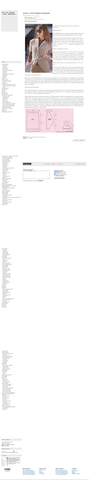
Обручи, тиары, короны (7, 70)
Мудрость (4, 303)
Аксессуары (4, 96)
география (28, 470)
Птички (3, 180)
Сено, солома (5, 190)
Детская (4, 196)
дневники (27, 471)
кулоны (3, 72)
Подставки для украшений (7, 73)
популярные (62, 470)
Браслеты (4, 69)
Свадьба (4, 361)
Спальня (4, 203)
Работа (3, 364)
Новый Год (4, 358)
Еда (3, 99)
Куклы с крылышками (6, 264)
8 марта (4, 354)
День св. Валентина (6, 357)
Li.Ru (3, 373)
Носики (3, 175)
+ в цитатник (37, 15)
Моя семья (4, 83)
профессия (32, 470)
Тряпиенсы (4, 260)
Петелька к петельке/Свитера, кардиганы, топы (36, 136)
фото (11, 442)
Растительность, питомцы (7, 167)
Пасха (3, 359)
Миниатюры (4, 161)
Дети (3, 82)
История (4, 290)
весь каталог (63, 474)
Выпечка (4, 266)
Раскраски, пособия (6, 374)
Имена (3, 261)
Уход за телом (5, 254)
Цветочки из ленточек (6, 387)
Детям (3, 97)
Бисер (3, 77)
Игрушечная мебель (6, 158)
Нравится (76, 140)
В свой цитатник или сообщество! (38, 19)
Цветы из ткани (5, 390)
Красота (3, 248)
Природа (4, 380)
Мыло (3, 305)
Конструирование (5, 400)
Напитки (4, 284)
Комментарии (11, 12)
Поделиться (82, 140)
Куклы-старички (5, 262)
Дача (3, 109)
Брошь (3, 66)
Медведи (4, 179)
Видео (3, 91)
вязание (31, 138)
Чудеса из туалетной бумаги (7, 392)
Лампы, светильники (6, 199)
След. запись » (60, 163)
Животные (4, 379)
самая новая (65, 473)
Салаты (4, 271)
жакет (27, 138)
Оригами (3, 306)
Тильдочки (4, 182)
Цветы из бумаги (5, 389)
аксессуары (4, 291)
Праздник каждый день (7, 353)
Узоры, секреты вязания (7, 104)
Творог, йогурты (5, 274)
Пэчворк (3, 362)
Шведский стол (5, 273)
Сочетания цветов (6, 299)
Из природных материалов (7, 187)
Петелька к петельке (6, 95)
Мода (3, 287)
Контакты (73, 472)
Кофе (3, 279)
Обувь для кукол (5, 160)
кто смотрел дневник (12, 462)
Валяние (3, 89)
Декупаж (3, 110)
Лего (3, 285)
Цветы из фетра (5, 391)
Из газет (3, 183)
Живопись (4, 204)
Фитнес (3, 255)
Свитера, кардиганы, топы (7, 103)
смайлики (34, 170)
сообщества (31, 471)
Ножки (3, 177)
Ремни (3, 76)
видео (9, 442)
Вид (77, 1)
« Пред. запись (47, 163)
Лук (3, 297)
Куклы (3, 257)
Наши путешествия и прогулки (8, 85)
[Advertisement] (44, 6)
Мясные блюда (5, 270)
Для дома (4, 98)
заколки (3, 71)
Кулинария (4, 265)
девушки (30, 474)
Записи (3, 12)
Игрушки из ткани (5, 178)
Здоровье (4, 252)
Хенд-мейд (4, 366)
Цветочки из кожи (5, 385)
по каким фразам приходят (14, 463)
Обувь (3, 399)
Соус (3, 278)
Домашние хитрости (6, 194)
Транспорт (4, 164)
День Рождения (5, 355)
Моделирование (5, 294)
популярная (61, 473)
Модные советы (5, 292)
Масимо (2, 14)
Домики (3, 163)
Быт (3, 372)
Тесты (40, 470)
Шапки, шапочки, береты (7, 105)
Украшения (4, 64)
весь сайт (66, 472)
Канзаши (4, 386)
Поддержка (75, 1)
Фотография (4, 367)
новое (66, 471)
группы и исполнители (31, 472)
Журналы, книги (5, 176)
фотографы (62, 472)
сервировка (4, 280)
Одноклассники (42, 473)
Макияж (3, 251)
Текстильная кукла (6, 258)
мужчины (33, 474)
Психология (4, 79)
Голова (3, 171)
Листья (3, 189)
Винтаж (3, 92)
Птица (3, 267)
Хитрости (4, 170)
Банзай (4, 67)
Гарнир (3, 283)
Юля (3, 86)
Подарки (4, 360)
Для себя (4, 404)
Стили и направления (6, 289)
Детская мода (5, 302)
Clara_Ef (35, 17)
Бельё (3, 300)
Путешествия (4, 88)
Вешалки (4, 193)
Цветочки (3, 383)
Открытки (4, 351)
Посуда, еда (4, 169)
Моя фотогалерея (11, 14)
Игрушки (4, 101)
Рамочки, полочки (5, 202)
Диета (3, 249)
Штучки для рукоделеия (6, 393)
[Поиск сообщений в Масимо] (8, 444)
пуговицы (4, 75)
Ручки (3, 173)
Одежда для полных (6, 365)
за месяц (59, 474)
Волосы (3, 166)
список (27, 473)
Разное (3, 370)
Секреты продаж (5, 368)
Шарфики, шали (5, 107)
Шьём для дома (5, 405)
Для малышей (5, 403)
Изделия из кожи (5, 191)
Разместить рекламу (76, 473)
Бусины (3, 65)
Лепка (3, 286)
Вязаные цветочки (6, 384)
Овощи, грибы (5, 268)
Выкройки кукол (5, 172)
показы (3, 296)
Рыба (3, 272)
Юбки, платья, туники (6, 108)
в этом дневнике (6, 445)
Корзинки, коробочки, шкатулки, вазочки (10, 197)
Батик (3, 78)
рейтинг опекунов (32, 473)
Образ (3, 293)
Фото (3, 378)
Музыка (3, 304)
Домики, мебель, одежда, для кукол (9, 156)
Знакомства (41, 472)
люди (3, 442)
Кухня (3, 198)
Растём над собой (6, 80)
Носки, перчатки (5, 102)
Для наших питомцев (6, 111)
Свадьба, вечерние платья (7, 298)
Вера (3, 90)
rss (34, 471)
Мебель (3, 200)
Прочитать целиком (28, 19)
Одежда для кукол (6, 157)
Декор (3, 397)
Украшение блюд (5, 277)
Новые (83, 163)
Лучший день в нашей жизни (8, 84)
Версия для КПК (75, 470)
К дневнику (53, 163)
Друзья (6, 12)
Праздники (4, 352)
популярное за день (61, 471)
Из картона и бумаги (6, 184)
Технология (4, 398)
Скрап (3, 377)
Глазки (3, 165)
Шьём (3, 394)
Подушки (4, 408)
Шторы (3, 409)
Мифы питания (5, 281)
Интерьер (4, 192)
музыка (5, 442)
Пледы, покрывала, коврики (7, 406)
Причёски (4, 253)
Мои (3, 259)
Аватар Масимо (9, 22)
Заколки (4, 371)
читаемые (66, 470)
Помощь (73, 471)
